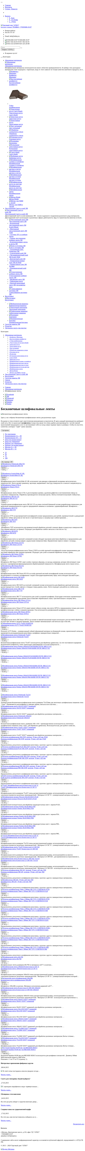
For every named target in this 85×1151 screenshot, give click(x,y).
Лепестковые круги (16, 124)
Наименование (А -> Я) (13, 436)
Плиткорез (13, 317)
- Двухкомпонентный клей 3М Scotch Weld (18, 256)
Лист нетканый (14, 128)
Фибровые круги (15, 158)
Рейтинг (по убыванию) (13, 443)
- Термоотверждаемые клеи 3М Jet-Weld (17, 261)
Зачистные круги (15, 119)
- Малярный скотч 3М (17, 279)
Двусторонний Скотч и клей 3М (16, 208)
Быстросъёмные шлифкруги (14, 83)
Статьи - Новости (11, 9)
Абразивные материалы (13, 60)
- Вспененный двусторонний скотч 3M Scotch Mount (17, 225)
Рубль (12, 22)
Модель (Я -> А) (10, 449)
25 (6, 452)
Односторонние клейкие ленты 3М (18, 276)
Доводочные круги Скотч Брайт (16, 114)
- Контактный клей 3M (17, 259)
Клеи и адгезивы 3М (16, 248)
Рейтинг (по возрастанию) (14, 445)
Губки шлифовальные (14, 106)
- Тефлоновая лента (16, 281)
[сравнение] (8, 468)
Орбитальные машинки (17, 313)
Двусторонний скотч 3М (17, 221)
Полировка (13, 143)
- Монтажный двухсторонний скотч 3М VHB (18, 231)
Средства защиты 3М (12, 324)
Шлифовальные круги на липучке (15, 187)
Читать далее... (6, 1074)
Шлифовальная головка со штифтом (16, 164)
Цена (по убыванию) (12, 441)
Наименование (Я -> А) (13, 438)
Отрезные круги (15, 139)
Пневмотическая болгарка (18, 322)
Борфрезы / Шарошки (13, 76)
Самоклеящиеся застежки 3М (18, 293)
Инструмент (9, 296)
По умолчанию (10, 434)
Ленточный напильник (17, 309)
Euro (11, 18)
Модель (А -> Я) (10, 447)
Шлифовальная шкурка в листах (15, 172)
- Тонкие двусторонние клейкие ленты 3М (17, 239)
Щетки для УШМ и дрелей (16, 205)
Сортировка (5, 430)
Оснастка (8, 326)
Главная (8, 5)
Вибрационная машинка (17, 305)
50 (6, 454)
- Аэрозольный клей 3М (17, 253)
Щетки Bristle (14, 199)
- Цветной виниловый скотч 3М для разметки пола (17, 285)
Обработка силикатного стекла (16, 134)
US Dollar (13, 20)
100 (6, 458)
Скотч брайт (13, 154)
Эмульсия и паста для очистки (15, 328)
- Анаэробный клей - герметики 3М (16, 250)
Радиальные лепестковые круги (16, 149)
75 (6, 456)
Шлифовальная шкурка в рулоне (15, 179)
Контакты (8, 7)
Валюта (7, 16)
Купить (4, 468)
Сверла (7, 380)
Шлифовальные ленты (14, 194)
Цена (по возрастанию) (13, 440)
